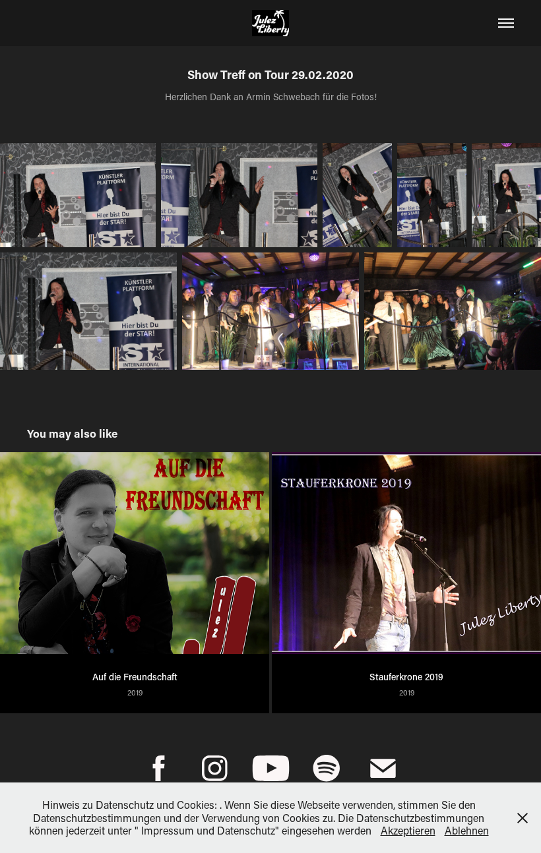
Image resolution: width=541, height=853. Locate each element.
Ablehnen (467, 830)
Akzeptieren (408, 830)
